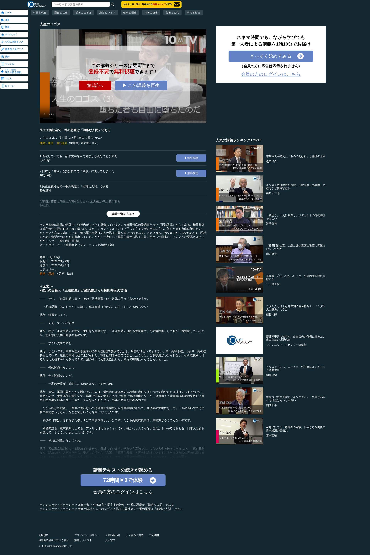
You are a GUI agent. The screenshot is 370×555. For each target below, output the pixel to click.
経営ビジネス (107, 12)
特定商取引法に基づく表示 (54, 540)
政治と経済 (193, 12)
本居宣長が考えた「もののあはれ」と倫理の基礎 (295, 156)
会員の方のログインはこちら (123, 491)
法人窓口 (110, 540)
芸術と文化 (172, 12)
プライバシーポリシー (86, 535)
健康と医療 (130, 12)
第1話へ (95, 85)
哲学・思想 (47, 273)
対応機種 (154, 535)
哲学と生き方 (84, 12)
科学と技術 (151, 12)
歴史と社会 (61, 12)
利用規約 (44, 535)
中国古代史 (40, 12)
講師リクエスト (83, 540)
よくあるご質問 (135, 535)
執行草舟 (62, 143)
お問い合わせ (112, 535)
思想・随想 (66, 273)
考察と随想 (46, 143)
